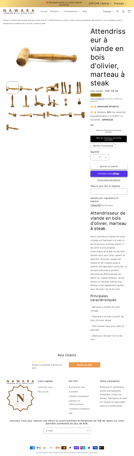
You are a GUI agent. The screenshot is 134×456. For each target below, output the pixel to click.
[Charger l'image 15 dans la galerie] (39, 114)
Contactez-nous (45, 387)
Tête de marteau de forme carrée (109, 131)
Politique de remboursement (76, 402)
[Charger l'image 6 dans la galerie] (79, 88)
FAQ (71, 413)
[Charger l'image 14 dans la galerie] (26, 114)
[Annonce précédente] (42, 3)
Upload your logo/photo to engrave (104, 199)
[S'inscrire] (87, 431)
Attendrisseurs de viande (58, 20)
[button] (55, 11)
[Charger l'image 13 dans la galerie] (13, 114)
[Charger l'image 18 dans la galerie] (79, 114)
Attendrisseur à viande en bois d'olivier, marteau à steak (24, 23)
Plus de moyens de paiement (109, 180)
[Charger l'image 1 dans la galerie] (13, 88)
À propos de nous (77, 387)
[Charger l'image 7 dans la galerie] (13, 101)
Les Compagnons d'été (112, 20)
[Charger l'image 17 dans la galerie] (66, 114)
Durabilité (73, 392)
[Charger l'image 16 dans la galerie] (52, 114)
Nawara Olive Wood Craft (52, 453)
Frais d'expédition (97, 99)
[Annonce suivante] (86, 3)
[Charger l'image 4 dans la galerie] (52, 88)
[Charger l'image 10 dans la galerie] (52, 101)
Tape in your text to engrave (105, 186)
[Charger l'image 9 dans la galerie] (39, 101)
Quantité (94, 152)
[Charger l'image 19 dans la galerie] (13, 128)
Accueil (6, 20)
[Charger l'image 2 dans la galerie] (26, 88)
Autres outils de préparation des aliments (86, 20)
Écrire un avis (84, 365)
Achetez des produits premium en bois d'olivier (29, 20)
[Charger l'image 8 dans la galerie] (26, 101)
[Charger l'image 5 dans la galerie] (66, 88)
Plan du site (43, 392)
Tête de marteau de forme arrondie (108, 139)
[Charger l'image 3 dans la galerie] (39, 88)
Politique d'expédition (79, 396)
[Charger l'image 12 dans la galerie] (79, 101)
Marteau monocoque (103, 146)
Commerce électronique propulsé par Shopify (80, 453)
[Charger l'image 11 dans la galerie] (66, 101)
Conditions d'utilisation (79, 409)
